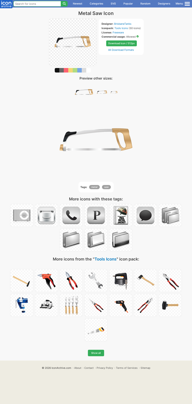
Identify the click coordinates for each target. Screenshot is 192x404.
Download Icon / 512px (121, 43)
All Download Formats (121, 49)
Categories (96, 3)
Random (145, 3)
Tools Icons (121, 28)
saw (106, 187)
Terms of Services (127, 367)
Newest (77, 3)
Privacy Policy (105, 367)
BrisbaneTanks (122, 23)
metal (94, 187)
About (77, 367)
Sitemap (145, 367)
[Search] (64, 4)
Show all (96, 352)
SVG (113, 3)
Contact (89, 367)
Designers (164, 3)
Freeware (118, 32)
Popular (128, 3)
